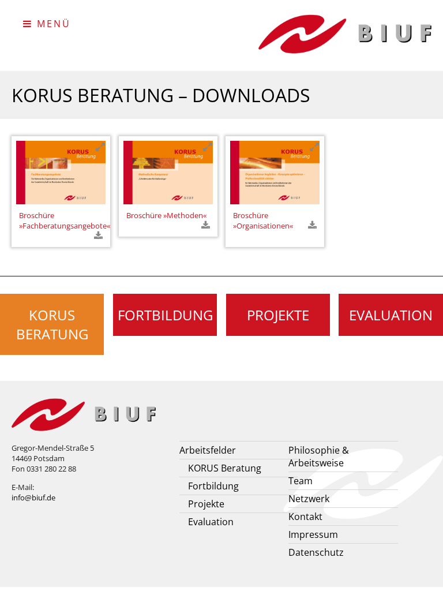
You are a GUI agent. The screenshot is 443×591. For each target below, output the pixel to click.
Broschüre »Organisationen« (263, 220)
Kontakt (305, 516)
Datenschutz (316, 552)
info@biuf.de (33, 497)
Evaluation (391, 314)
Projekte (278, 314)
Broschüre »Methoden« (166, 215)
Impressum (313, 534)
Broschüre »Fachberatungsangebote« (64, 220)
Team (300, 480)
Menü (52, 23)
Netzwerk (308, 498)
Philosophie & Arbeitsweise (318, 456)
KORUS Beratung (52, 324)
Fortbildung (165, 314)
